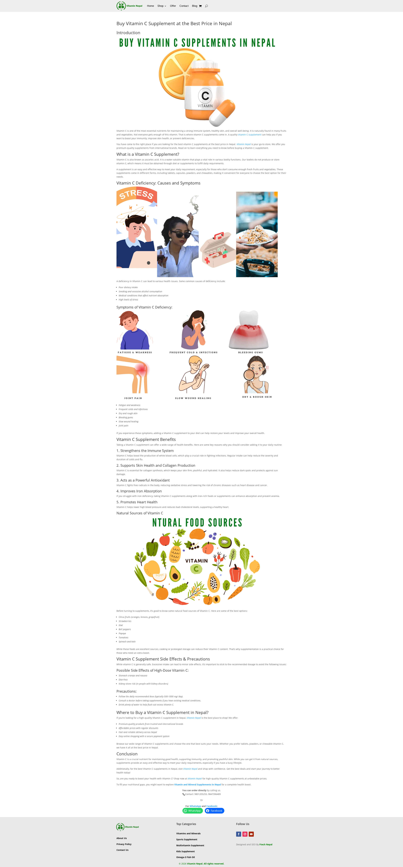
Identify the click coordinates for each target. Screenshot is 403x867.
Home (150, 5)
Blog (194, 5)
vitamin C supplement (249, 134)
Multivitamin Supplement (190, 845)
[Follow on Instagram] (244, 834)
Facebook (211, 806)
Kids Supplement (185, 851)
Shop (160, 5)
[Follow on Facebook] (238, 834)
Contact (184, 5)
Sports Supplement (186, 839)
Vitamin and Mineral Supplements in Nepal (197, 784)
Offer (173, 5)
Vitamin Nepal (244, 144)
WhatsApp (195, 806)
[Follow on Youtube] (251, 834)
